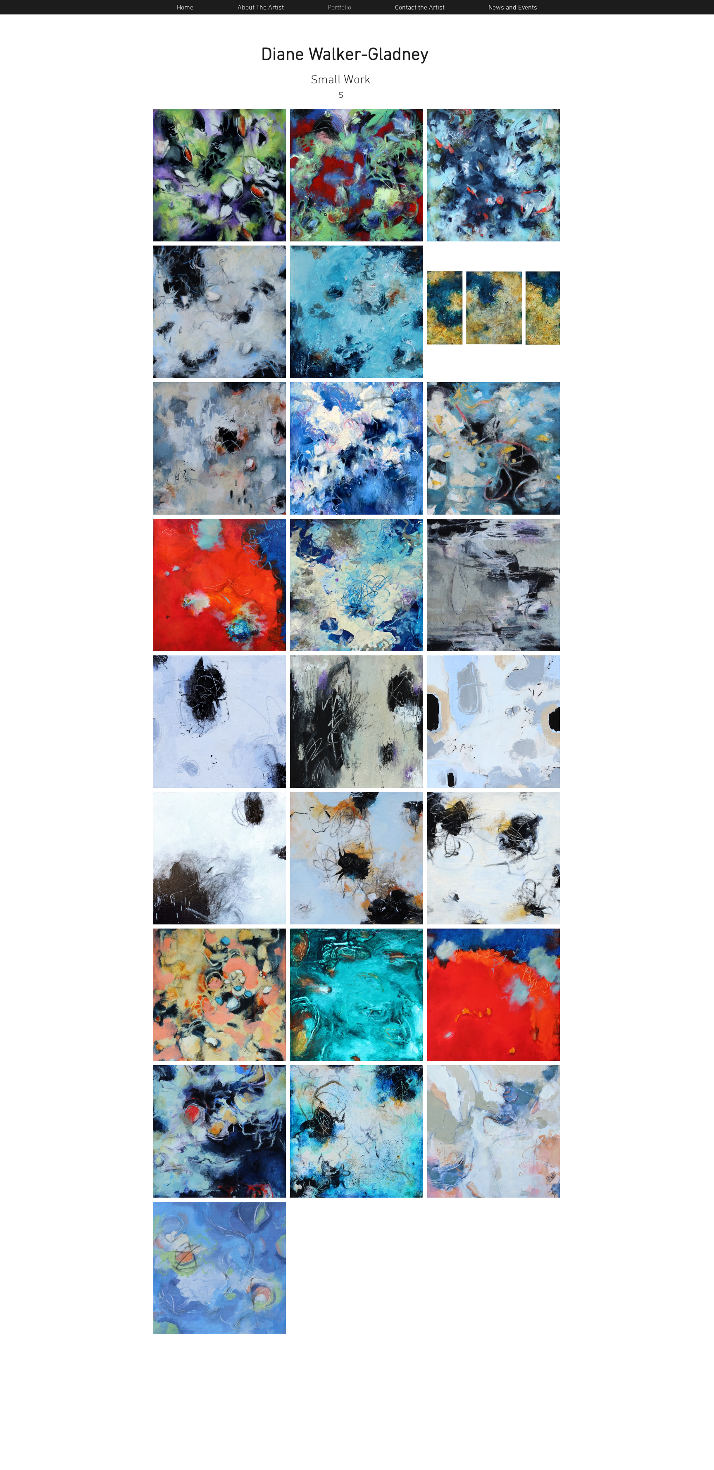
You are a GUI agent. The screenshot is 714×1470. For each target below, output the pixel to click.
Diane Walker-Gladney (344, 55)
